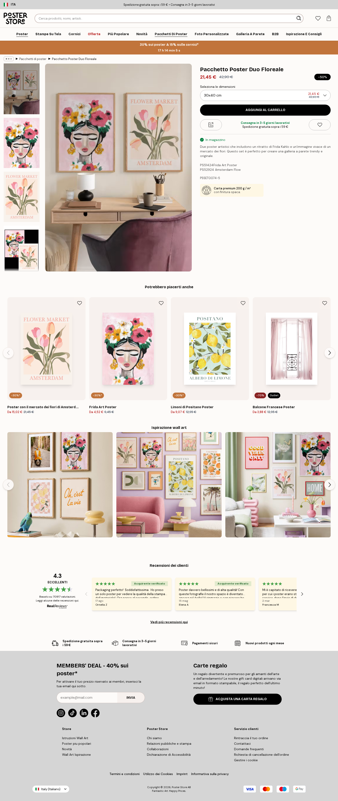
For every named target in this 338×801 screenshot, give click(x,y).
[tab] (317, 18)
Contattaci (242, 743)
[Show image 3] (22, 197)
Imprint (182, 774)
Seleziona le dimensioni (217, 87)
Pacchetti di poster (32, 59)
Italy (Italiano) (50, 789)
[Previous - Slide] (8, 352)
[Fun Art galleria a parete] (169, 484)
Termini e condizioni (124, 774)
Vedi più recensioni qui (169, 622)
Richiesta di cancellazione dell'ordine (261, 755)
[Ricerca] (299, 18)
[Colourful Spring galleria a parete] (278, 484)
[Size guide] (211, 124)
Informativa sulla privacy (210, 774)
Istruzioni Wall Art (75, 738)
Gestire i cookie (246, 760)
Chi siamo (154, 738)
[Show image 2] (22, 143)
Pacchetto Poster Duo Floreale (74, 59)
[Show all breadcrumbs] (9, 59)
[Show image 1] (22, 88)
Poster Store (179, 787)
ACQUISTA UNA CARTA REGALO (241, 699)
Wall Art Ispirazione (76, 755)
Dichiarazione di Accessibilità (169, 755)
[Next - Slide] (329, 352)
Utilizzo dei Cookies (158, 774)
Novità (67, 749)
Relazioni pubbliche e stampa (169, 743)
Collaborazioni (158, 749)
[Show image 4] (22, 251)
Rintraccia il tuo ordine (251, 738)
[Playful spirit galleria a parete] (60, 484)
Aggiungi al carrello (265, 110)
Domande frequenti (249, 749)
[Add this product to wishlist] (320, 124)
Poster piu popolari (76, 743)
